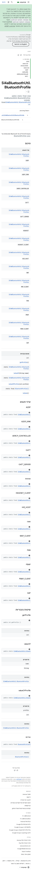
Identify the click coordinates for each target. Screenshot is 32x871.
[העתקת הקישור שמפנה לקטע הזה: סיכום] (23, 144)
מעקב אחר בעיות (26, 854)
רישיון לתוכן (19, 779)
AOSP (29, 51)
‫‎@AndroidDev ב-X (25, 818)
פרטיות (28, 863)
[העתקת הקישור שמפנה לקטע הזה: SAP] (25, 593)
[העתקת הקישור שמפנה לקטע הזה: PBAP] (24, 565)
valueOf (16, 373)
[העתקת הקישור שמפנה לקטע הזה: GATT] (24, 450)
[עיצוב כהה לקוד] (29, 413)
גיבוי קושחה (28, 805)
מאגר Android (27, 794)
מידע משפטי (10, 860)
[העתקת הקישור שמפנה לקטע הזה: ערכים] (24, 737)
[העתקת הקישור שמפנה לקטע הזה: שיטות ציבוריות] (14, 610)
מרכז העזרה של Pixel (25, 843)
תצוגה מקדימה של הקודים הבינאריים (21, 803)
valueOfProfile (14, 384)
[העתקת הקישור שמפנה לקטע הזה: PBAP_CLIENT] (17, 579)
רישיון (4, 860)
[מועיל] (21, 55)
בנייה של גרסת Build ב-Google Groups (20, 830)
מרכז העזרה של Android (24, 840)
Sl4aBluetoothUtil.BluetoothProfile (16, 681)
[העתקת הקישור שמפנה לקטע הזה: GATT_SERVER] (17, 465)
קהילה (17, 860)
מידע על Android (26, 860)
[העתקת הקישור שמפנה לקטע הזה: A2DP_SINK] (19, 422)
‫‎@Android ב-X (26, 816)
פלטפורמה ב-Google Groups (22, 827)
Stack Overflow (26, 851)
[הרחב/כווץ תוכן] (23, 59)
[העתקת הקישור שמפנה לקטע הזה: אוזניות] (23, 479)
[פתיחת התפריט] (28, 2)
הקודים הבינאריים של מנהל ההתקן (21, 808)
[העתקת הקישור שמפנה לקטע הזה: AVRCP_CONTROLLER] (10, 436)
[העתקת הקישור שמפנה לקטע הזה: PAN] (25, 550)
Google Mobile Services (24, 848)
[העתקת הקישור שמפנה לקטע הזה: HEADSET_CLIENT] (14, 493)
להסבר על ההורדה (25, 800)
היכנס (3, 2)
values (25, 393)
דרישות (29, 797)
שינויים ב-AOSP (10, 26)
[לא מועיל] (18, 55)
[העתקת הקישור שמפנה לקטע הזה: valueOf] (22, 644)
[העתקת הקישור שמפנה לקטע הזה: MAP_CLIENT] (18, 536)
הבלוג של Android (26, 821)
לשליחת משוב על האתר (17, 863)
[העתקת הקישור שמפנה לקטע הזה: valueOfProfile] (17, 691)
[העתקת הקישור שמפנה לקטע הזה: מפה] (25, 522)
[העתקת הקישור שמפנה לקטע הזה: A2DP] (24, 407)
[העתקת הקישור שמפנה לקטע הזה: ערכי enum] (18, 402)
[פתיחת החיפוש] (12, 2)
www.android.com (25, 846)
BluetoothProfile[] (22, 388)
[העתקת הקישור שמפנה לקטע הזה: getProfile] (20, 615)
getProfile (23, 362)
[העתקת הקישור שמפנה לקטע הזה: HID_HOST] (20, 507)
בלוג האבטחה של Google (23, 824)
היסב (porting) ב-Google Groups (21, 833)
